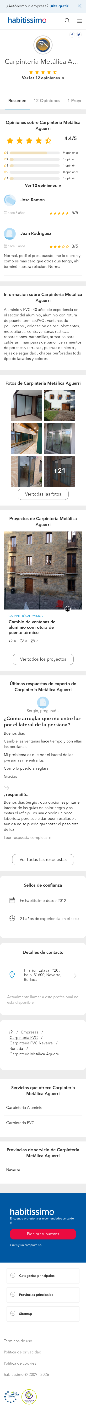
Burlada (16, 1049)
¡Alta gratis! (59, 6)
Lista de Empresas (22, 1326)
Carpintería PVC (24, 1038)
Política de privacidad (22, 1352)
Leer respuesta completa (25, 838)
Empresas (29, 1032)
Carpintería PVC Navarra (31, 1043)
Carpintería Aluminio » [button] (26, 616)
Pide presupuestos (43, 1408)
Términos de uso (18, 1341)
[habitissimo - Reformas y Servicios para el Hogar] (21, 21)
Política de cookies (20, 1364)
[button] (43, 1275)
